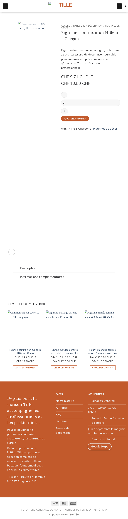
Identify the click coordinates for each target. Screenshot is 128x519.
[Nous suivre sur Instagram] (98, 456)
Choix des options (64, 367)
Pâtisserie (79, 25)
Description (28, 268)
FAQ (104, 509)
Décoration (95, 25)
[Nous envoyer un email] (106, 456)
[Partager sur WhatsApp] (63, 133)
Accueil (65, 25)
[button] (5, 6)
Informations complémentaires (42, 277)
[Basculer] (16, 268)
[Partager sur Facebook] (67, 133)
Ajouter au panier (75, 118)
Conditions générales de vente (41, 509)
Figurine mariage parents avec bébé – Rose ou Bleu (64, 351)
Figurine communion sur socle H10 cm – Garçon (25, 351)
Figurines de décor (105, 128)
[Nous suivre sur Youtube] (121, 456)
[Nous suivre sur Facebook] (91, 456)
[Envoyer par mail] (71, 133)
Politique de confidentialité (82, 509)
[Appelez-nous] (113, 456)
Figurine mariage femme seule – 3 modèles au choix (102, 351)
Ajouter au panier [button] (25, 367)
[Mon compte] (119, 6)
